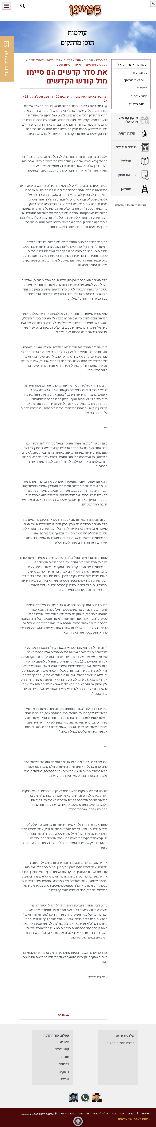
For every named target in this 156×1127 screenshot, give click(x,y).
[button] (23, 6)
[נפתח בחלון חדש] (97, 1097)
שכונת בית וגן (138, 104)
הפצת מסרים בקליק (120, 1043)
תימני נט (141, 88)
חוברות (64, 1056)
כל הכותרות (139, 72)
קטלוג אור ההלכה (56, 1035)
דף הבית (101, 60)
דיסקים (64, 1071)
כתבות (68, 60)
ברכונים (64, 1064)
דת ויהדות (53, 60)
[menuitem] (130, 64)
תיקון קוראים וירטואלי (131, 64)
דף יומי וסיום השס (70, 64)
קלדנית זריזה (125, 1035)
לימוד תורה (36, 60)
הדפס (61, 1015)
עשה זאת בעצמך (135, 80)
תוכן (78, 60)
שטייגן (88, 60)
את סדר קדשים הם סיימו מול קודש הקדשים (67, 77)
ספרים (64, 1041)
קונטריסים (62, 1049)
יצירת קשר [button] (6, 63)
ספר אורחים (138, 96)
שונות (65, 1079)
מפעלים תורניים (96, 64)
